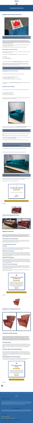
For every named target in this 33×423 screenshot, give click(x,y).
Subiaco (5, 235)
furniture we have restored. (25, 139)
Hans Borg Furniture (5, 40)
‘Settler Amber (13, 265)
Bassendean (4, 41)
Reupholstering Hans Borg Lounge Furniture (12, 14)
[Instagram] (17, 396)
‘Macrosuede (26, 353)
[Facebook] (15, 396)
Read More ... (4, 203)
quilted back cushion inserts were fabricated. (14, 254)
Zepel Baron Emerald (25, 135)
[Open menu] (16, 4)
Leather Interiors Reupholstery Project (10, 215)
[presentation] (16, 209)
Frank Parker (4, 216)
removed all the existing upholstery (10, 248)
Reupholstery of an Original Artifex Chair (11, 308)
